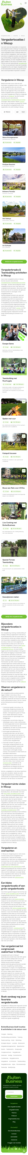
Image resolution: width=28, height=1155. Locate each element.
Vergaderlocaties (5, 35)
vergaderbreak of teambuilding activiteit (13, 100)
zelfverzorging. (19, 877)
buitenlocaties (7, 763)
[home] (6, 3)
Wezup (23, 35)
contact (22, 101)
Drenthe (16, 35)
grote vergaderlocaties (19, 908)
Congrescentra (18, 928)
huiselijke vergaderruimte (8, 810)
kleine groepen (19, 899)
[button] (25, 3)
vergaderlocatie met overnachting (11, 866)
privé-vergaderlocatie (12, 893)
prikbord (11, 96)
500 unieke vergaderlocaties (12, 793)
